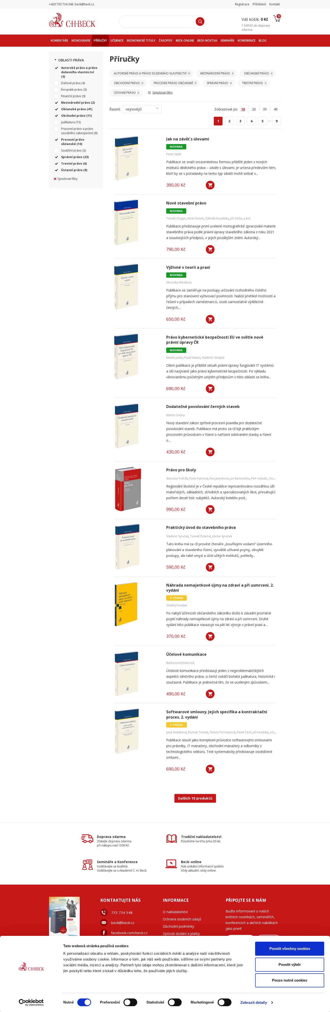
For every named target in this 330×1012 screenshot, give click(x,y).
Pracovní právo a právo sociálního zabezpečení (77, 131)
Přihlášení (259, 4)
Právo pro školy (181, 470)
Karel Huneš (195, 218)
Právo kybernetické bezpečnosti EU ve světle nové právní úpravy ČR (214, 340)
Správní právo (71, 157)
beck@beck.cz (122, 922)
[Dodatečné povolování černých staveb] (137, 426)
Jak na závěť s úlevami (187, 139)
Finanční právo (71, 96)
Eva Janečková (219, 478)
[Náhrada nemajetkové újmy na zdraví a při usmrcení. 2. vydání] (137, 604)
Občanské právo (73, 109)
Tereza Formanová (222, 732)
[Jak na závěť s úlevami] (137, 158)
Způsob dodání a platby (181, 933)
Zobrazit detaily (253, 1002)
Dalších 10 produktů (195, 798)
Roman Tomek (198, 732)
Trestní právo (71, 163)
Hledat (200, 21)
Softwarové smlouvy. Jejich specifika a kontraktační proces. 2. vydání (216, 714)
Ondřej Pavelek (176, 605)
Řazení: (115, 109)
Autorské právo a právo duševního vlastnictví (79, 70)
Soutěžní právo (71, 150)
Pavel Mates (192, 358)
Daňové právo (71, 83)
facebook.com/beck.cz (129, 932)
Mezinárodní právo (75, 103)
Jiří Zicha (236, 218)
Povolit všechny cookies (289, 948)
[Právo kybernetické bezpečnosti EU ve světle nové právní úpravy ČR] (137, 356)
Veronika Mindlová (179, 282)
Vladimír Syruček (177, 536)
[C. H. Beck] (79, 20)
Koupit (210, 185)
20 (254, 109)
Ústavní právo (72, 170)
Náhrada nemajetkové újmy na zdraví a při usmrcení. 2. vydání (220, 588)
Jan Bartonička (240, 478)
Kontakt (274, 4)
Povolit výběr (290, 964)
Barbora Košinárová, (180, 663)
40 (276, 109)
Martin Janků (174, 358)
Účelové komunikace (186, 654)
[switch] (130, 1002)
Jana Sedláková (176, 732)
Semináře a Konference (117, 861)
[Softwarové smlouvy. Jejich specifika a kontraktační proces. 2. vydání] (137, 731)
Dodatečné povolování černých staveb (203, 406)
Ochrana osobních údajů (182, 919)
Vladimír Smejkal (213, 358)
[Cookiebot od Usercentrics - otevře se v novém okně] (31, 1002)
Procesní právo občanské (72, 142)
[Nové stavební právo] (137, 222)
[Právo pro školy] (137, 489)
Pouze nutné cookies (289, 980)
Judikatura (68, 122)
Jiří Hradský (260, 732)
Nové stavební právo (186, 203)
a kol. (247, 218)
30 (265, 109)
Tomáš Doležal (200, 536)
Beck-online (191, 861)
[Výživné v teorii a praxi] (137, 287)
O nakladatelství (175, 912)
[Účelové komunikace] (137, 674)
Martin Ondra (175, 415)
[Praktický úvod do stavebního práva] (137, 547)
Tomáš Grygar (176, 218)
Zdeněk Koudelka (217, 218)
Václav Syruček (222, 536)
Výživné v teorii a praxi (188, 267)
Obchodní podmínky (178, 926)
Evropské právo (72, 89)
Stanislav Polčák (177, 478)
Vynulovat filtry (67, 179)
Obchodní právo (73, 116)
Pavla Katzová (198, 478)
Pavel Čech (244, 732)
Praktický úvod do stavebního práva (201, 527)
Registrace (242, 4)
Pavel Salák (173, 154)
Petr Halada (259, 478)
